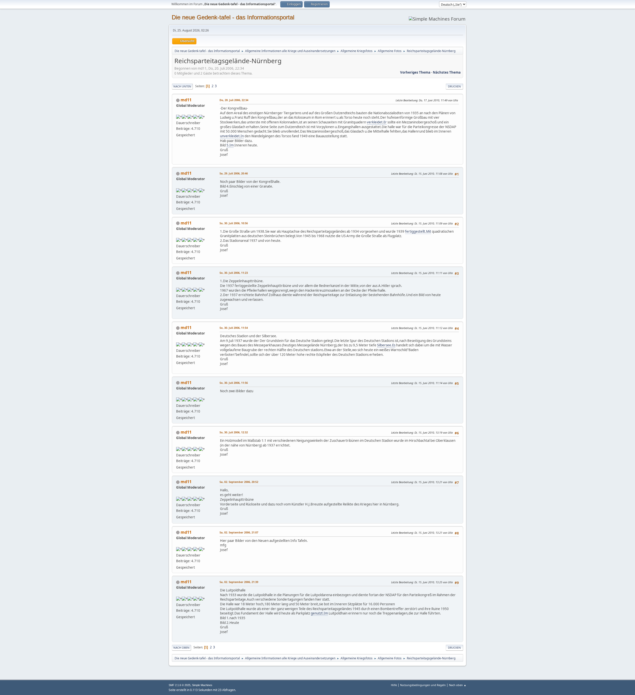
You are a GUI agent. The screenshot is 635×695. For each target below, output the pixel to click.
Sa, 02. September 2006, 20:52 (239, 482)
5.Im (230, 145)
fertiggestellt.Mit (418, 231)
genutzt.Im (319, 613)
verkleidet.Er (377, 122)
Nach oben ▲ (457, 685)
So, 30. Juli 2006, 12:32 (234, 432)
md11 (186, 100)
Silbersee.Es (386, 345)
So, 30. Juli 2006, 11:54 (234, 328)
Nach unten (182, 86)
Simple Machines (202, 685)
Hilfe (394, 685)
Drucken (454, 86)
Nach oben (181, 647)
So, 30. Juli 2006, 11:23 (234, 273)
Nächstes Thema (447, 72)
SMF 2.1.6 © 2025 (179, 685)
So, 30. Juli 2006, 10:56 (234, 223)
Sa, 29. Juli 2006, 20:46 (234, 173)
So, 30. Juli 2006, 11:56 (234, 383)
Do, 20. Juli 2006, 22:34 (234, 100)
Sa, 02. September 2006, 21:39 (239, 582)
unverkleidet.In (232, 136)
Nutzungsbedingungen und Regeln (423, 685)
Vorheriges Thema (415, 72)
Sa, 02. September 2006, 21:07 (239, 532)
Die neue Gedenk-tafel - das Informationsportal (233, 17)
